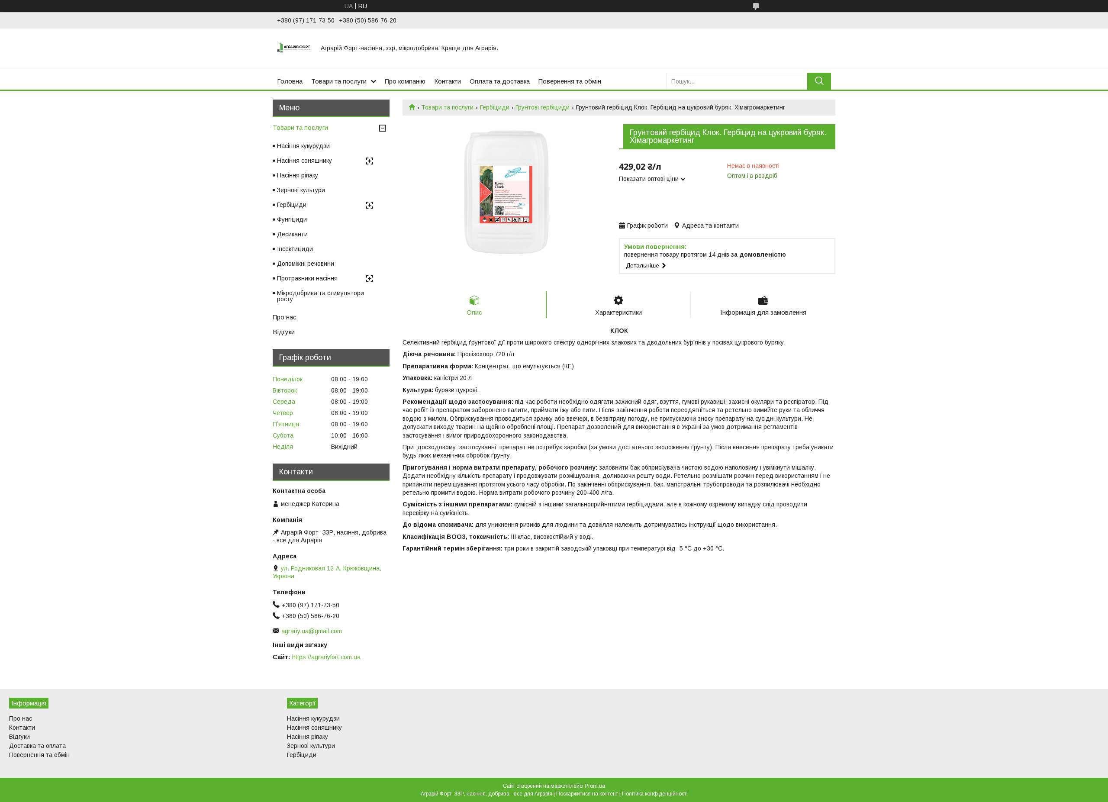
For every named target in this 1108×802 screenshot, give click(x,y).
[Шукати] (819, 81)
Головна (290, 81)
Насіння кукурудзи (303, 145)
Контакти (447, 81)
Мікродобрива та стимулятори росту (320, 296)
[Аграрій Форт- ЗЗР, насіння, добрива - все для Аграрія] (293, 48)
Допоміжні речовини (305, 263)
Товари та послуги (339, 81)
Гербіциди (494, 107)
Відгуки (284, 331)
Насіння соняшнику (304, 160)
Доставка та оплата (37, 745)
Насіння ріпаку (297, 175)
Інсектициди (295, 248)
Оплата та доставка (500, 81)
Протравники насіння (307, 278)
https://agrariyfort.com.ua (326, 657)
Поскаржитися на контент (587, 794)
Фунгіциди (292, 219)
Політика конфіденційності (655, 794)
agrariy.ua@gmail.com (311, 631)
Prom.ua (595, 786)
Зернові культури (301, 190)
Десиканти (292, 234)
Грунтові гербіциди (542, 107)
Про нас (284, 317)
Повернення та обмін (569, 81)
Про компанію (405, 81)
